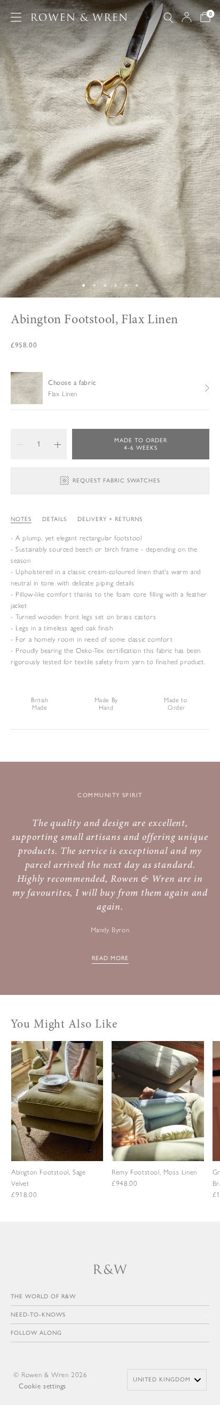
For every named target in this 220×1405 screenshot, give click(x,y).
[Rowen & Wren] (79, 17)
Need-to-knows (38, 1314)
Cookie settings (42, 1386)
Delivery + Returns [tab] (110, 519)
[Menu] (16, 17)
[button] (20, 444)
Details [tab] (54, 519)
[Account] (187, 17)
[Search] (168, 17)
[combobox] (167, 1380)
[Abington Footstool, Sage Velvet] (57, 1128)
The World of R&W (43, 1296)
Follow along (36, 1332)
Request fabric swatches (116, 480)
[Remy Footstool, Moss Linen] (157, 1122)
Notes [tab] (21, 519)
